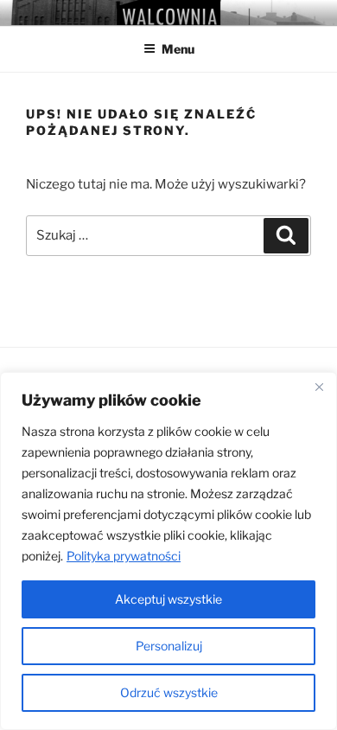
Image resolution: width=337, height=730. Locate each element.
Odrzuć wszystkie (169, 692)
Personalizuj (169, 645)
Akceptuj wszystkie (168, 599)
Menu (178, 49)
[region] (168, 551)
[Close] (318, 386)
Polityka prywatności (124, 555)
